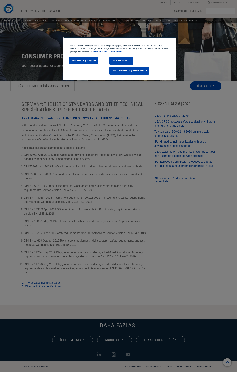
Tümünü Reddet (121, 61)
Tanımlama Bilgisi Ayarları (83, 61)
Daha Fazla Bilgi (100, 51)
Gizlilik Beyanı (115, 51)
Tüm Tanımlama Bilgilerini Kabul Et (129, 71)
